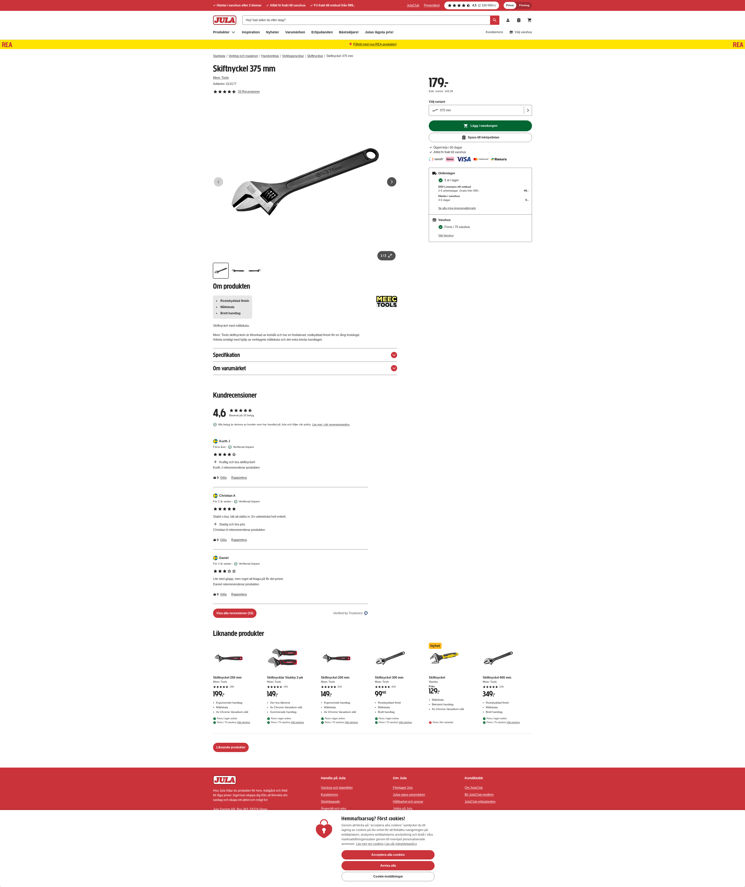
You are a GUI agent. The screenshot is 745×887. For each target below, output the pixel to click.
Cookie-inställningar (388, 876)
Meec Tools (221, 77)
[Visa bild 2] (238, 270)
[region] (372, 848)
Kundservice (494, 32)
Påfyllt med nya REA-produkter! (375, 44)
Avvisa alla (388, 865)
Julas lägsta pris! (379, 32)
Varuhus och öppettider (337, 787)
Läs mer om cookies (370, 844)
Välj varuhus (523, 32)
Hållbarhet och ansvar (408, 801)
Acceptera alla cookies (388, 854)
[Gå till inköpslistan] (518, 20)
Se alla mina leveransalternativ (457, 208)
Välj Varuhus (446, 235)
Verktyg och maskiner (243, 56)
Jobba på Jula (402, 808)
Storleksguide (330, 801)
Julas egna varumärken (409, 794)
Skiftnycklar (315, 56)
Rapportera (239, 477)
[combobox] (371, 20)
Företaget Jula (403, 787)
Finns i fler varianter (443, 722)
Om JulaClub (474, 787)
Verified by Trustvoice (348, 613)
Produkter (221, 32)
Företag (524, 5)
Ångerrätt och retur (333, 808)
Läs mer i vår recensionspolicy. (331, 424)
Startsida (219, 56)
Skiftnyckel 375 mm (339, 56)
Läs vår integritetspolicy (401, 844)
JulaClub (413, 5)
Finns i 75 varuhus (233, 722)
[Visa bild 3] (255, 270)
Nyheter (272, 32)
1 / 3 (383, 255)
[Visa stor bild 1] (305, 181)
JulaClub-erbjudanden (480, 801)
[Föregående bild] (218, 182)
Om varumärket (229, 368)
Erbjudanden (322, 32)
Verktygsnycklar (293, 56)
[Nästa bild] (391, 182)
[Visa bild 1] (221, 270)
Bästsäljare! (349, 32)
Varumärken (295, 32)
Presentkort (432, 5)
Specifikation (226, 354)
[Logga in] (508, 20)
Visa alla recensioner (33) (234, 613)
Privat (510, 5)
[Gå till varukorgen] (529, 20)
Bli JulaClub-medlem (479, 794)
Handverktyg (270, 56)
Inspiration (251, 32)
